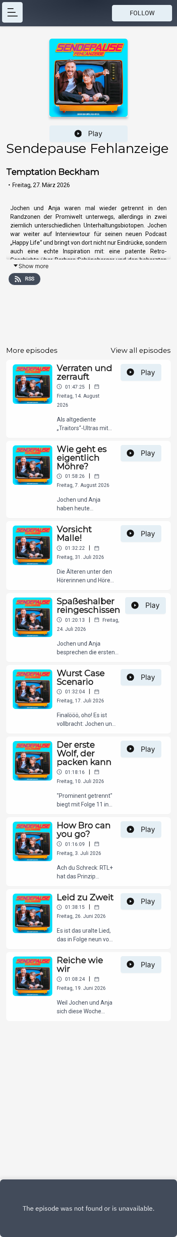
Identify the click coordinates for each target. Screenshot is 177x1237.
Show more (34, 265)
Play (95, 133)
